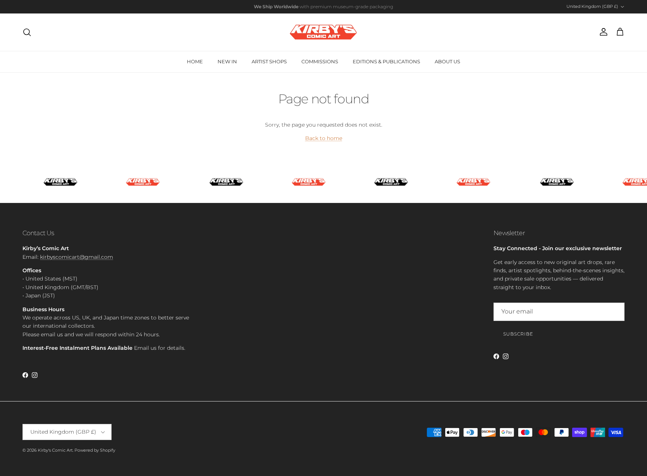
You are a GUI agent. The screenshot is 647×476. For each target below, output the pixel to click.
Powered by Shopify (95, 450)
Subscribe (518, 334)
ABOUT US (447, 61)
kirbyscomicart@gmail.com (76, 257)
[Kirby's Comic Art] (323, 32)
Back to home (323, 138)
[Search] (26, 32)
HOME (195, 61)
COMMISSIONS (319, 61)
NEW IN (227, 61)
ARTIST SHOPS (269, 61)
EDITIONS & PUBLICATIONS (386, 61)
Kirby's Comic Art (55, 450)
